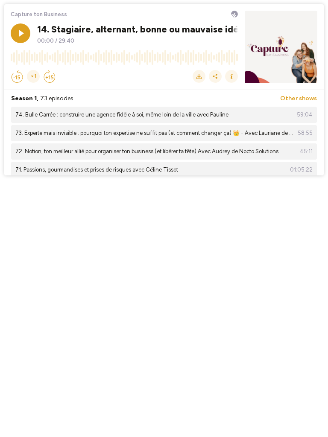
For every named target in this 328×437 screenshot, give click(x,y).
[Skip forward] (49, 76)
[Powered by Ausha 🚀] (234, 14)
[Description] (231, 76)
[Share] (215, 76)
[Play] (20, 33)
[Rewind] (17, 76)
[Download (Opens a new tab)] (199, 76)
